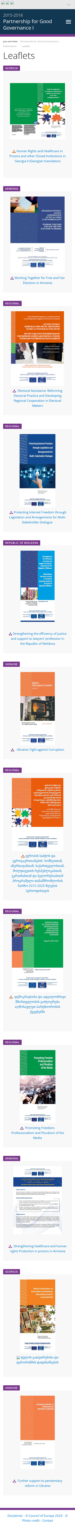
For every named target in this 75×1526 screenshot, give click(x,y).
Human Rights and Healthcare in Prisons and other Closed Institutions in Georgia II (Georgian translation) (37, 156)
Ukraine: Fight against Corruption (40, 749)
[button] (37, 4)
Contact (47, 1520)
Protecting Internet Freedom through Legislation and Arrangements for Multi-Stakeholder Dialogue (37, 517)
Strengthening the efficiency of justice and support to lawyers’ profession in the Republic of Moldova (38, 638)
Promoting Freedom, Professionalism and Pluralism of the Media (37, 1133)
